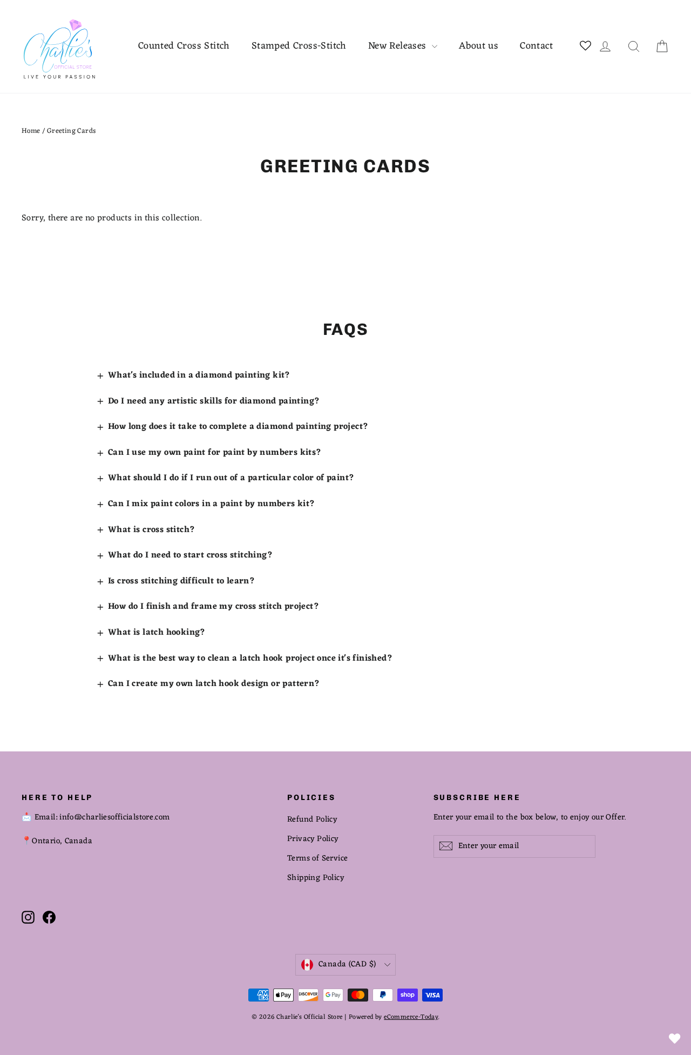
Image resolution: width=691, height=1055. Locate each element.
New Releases (398, 46)
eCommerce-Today (411, 1017)
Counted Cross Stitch (184, 46)
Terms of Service (317, 858)
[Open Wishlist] (675, 1039)
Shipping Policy (315, 878)
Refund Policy (312, 819)
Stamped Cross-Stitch (299, 46)
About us (478, 46)
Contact (536, 46)
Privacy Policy (312, 839)
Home (31, 131)
